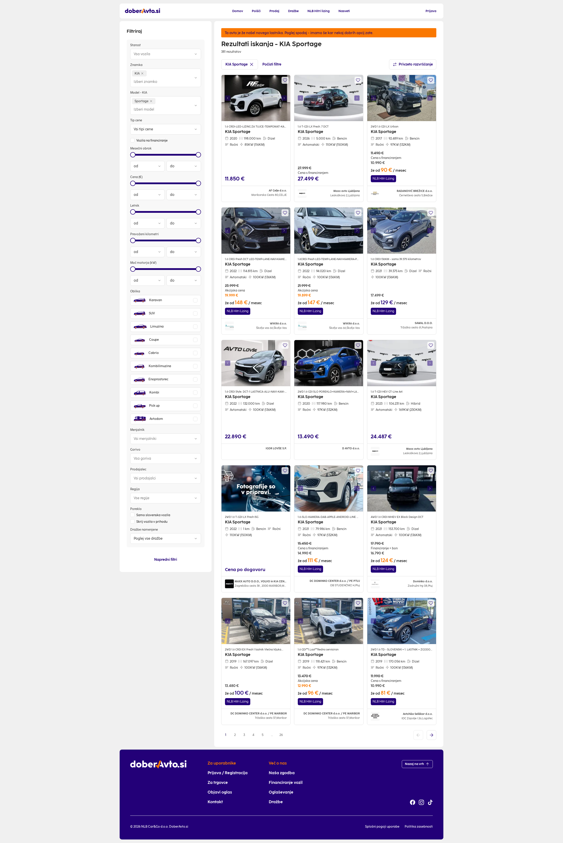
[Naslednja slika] (284, 98)
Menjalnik (137, 430)
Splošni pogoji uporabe (382, 826)
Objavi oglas (220, 792)
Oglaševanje (281, 792)
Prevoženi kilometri (144, 234)
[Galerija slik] (255, 98)
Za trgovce (218, 782)
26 (281, 735)
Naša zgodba (282, 772)
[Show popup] (195, 54)
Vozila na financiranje (152, 140)
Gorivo (135, 450)
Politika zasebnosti (419, 826)
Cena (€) (136, 177)
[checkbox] (132, 140)
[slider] (132, 154)
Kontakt (215, 801)
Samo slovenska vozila (153, 515)
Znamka (136, 65)
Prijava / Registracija (228, 772)
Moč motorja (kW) (143, 263)
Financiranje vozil (286, 782)
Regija (135, 489)
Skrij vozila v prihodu (151, 522)
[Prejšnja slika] (227, 98)
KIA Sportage (236, 64)
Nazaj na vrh (414, 764)
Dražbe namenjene (144, 530)
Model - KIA (138, 93)
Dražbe (276, 801)
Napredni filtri (165, 559)
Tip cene (136, 120)
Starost (135, 45)
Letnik (134, 206)
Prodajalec (138, 469)
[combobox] (161, 54)
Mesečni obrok (141, 148)
